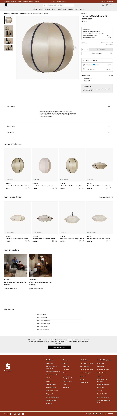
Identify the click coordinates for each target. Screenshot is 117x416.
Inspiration (25, 1)
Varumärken (7, 1)
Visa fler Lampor (41, 314)
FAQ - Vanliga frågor (52, 390)
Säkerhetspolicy (51, 384)
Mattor (54, 9)
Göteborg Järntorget (86, 369)
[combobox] (58, 5)
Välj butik (109, 69)
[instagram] (15, 414)
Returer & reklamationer (53, 371)
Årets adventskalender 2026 (104, 401)
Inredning (47, 9)
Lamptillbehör (14, 13)
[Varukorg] (111, 5)
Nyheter (82, 9)
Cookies (48, 381)
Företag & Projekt (51, 400)
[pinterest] (19, 414)
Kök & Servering (62, 9)
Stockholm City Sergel (86, 363)
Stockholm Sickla (85, 366)
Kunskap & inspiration (103, 369)
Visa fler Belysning (42, 317)
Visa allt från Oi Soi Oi (104, 197)
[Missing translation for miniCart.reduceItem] (82, 49)
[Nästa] (75, 47)
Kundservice (49, 363)
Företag (31, 1)
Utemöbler (70, 9)
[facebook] (11, 414)
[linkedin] (23, 414)
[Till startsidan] (6, 5)
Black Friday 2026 (102, 394)
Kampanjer (13, 1)
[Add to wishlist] (25, 188)
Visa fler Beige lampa (42, 326)
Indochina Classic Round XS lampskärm (38, 13)
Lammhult (83, 376)
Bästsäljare (100, 376)
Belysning (41, 9)
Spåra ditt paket (51, 387)
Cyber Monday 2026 (103, 397)
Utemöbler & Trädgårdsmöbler (68, 377)
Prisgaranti (49, 394)
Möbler (35, 9)
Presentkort (66, 387)
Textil (76, 9)
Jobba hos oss (84, 382)
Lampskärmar (23, 13)
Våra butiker (102, 1)
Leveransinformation (52, 375)
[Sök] (44, 5)
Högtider (99, 390)
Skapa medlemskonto (59, 347)
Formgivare (19, 1)
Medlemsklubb (101, 373)
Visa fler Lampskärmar (43, 329)
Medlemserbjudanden (103, 384)
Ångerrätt (49, 403)
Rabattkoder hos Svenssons (102, 380)
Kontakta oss (110, 1)
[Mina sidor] (103, 5)
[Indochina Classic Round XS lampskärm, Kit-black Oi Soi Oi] (47, 47)
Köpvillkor (49, 378)
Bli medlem (109, 36)
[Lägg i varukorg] (29, 188)
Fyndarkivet (36, 1)
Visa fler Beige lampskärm (43, 320)
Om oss (82, 379)
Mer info (109, 64)
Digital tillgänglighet (52, 397)
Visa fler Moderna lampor (43, 323)
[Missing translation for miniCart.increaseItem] (87, 49)
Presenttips (100, 387)
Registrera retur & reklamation (51, 367)
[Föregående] (19, 47)
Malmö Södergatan (86, 373)
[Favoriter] (107, 5)
